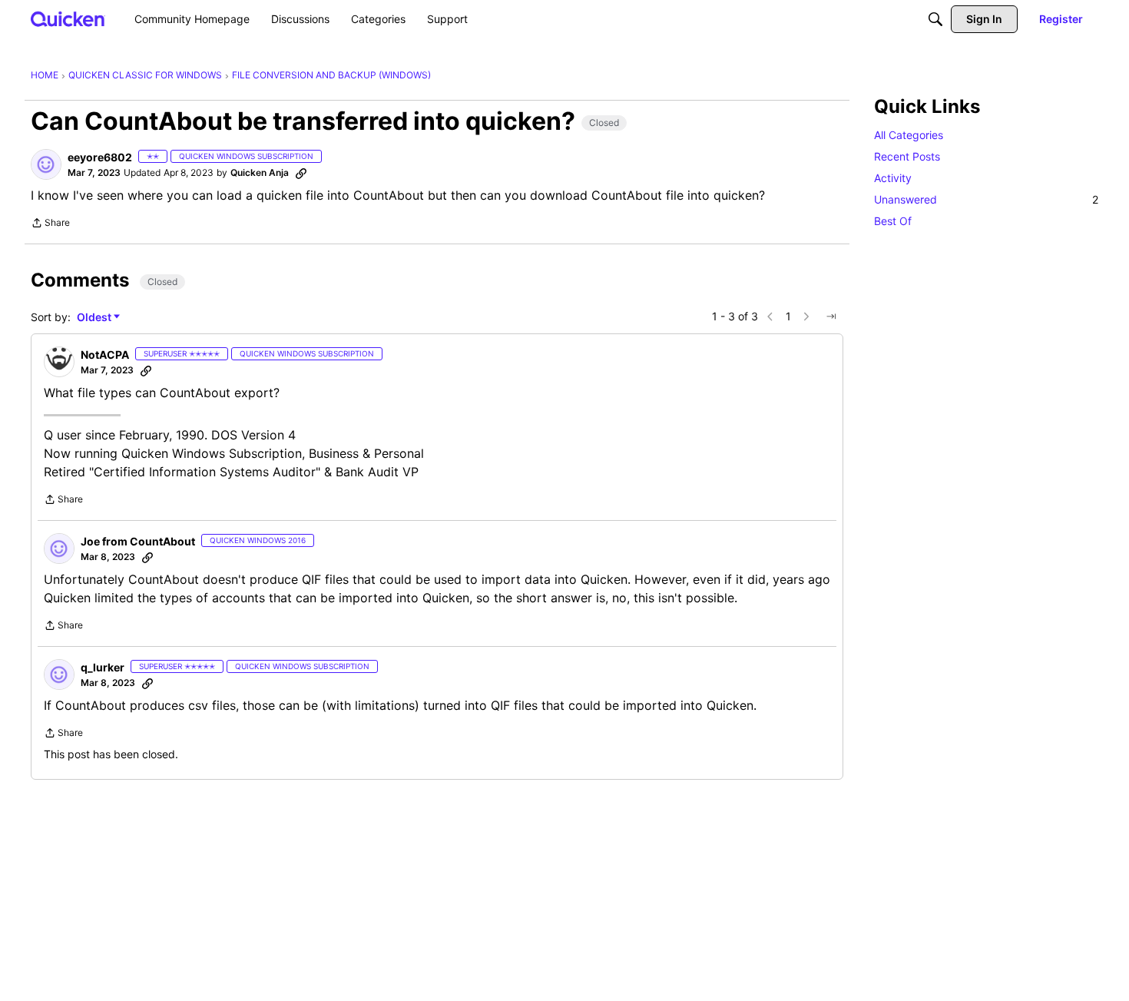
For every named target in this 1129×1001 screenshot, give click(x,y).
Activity (893, 177)
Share (50, 224)
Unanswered (986, 199)
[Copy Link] (301, 173)
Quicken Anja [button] (259, 172)
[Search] (935, 19)
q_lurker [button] (102, 667)
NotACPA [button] (105, 354)
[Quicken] (68, 18)
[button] (46, 164)
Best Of (893, 220)
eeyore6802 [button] (100, 157)
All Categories (908, 134)
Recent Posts (907, 156)
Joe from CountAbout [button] (138, 541)
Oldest (95, 317)
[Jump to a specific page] (831, 316)
